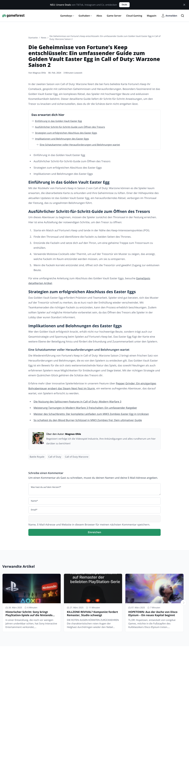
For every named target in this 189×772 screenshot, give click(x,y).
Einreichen (94, 532)
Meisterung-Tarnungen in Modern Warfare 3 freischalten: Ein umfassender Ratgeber (85, 408)
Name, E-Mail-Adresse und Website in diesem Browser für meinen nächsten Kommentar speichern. (89, 524)
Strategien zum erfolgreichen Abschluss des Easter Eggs (66, 132)
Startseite (33, 37)
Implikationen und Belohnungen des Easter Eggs (62, 138)
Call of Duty (54, 456)
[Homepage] (13, 15)
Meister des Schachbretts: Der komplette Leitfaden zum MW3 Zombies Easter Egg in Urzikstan (91, 414)
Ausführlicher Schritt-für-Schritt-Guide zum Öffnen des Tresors (70, 127)
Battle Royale (37, 456)
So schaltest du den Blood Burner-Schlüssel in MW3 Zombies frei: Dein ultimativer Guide (88, 420)
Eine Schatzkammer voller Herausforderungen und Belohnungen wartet (80, 144)
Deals (124, 4)
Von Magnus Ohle (37, 72)
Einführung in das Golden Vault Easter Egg (58, 121)
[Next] (184, 603)
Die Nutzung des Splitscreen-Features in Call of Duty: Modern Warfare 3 (77, 401)
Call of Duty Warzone (76, 456)
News (43, 37)
